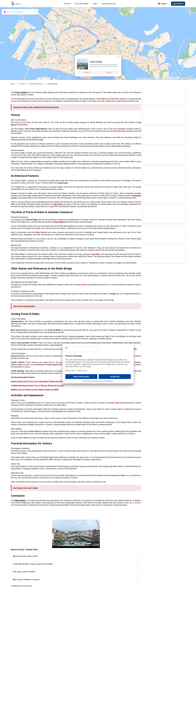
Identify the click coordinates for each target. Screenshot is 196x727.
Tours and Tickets (81, 4)
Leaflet (140, 79)
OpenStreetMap (176, 79)
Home (13, 84)
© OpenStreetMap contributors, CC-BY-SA (157, 79)
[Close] (118, 56)
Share (107, 72)
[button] (98, 41)
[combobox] (20, 12)
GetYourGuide (26, 586)
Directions (86, 72)
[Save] (79, 60)
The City (67, 4)
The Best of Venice (36, 84)
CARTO (193, 79)
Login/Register (178, 4)
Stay (94, 4)
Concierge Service (108, 4)
